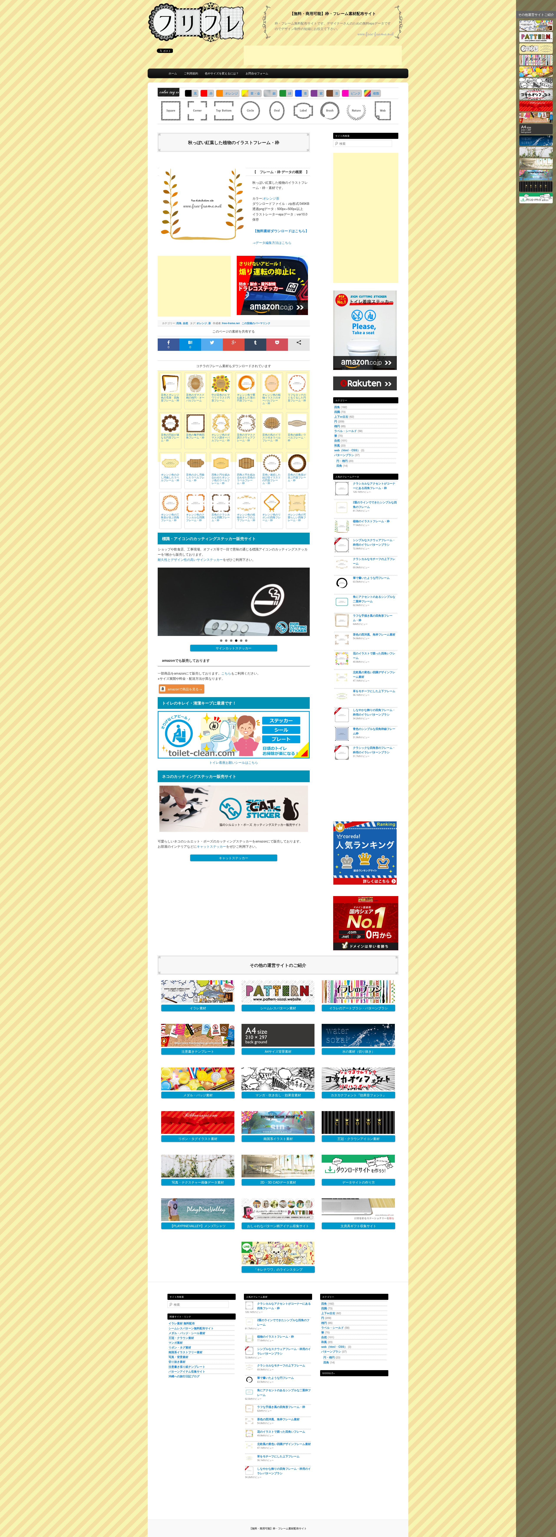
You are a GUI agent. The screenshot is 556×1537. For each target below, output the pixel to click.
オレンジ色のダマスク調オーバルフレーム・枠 (221, 437)
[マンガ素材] (536, 87)
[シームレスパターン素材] (536, 41)
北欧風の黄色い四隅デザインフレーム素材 (284, 1444)
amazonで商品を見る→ (185, 689)
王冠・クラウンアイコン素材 (358, 1138)
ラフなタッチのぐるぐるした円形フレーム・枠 (297, 397)
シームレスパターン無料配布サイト (191, 1328)
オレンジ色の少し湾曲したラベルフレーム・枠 (170, 477)
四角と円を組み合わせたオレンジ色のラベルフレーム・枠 (221, 479)
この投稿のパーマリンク (256, 323)
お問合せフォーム (257, 73)
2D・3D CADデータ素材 (278, 1182)
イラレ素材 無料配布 (182, 1323)
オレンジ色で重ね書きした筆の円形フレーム (246, 397)
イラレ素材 (198, 1008)
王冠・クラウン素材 (181, 1338)
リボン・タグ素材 (180, 1347)
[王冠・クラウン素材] (536, 190)
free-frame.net (231, 323)
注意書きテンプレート (198, 1051)
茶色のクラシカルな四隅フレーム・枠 (221, 517)
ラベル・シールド (345, 431)
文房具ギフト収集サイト (358, 1225)
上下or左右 (341, 416)
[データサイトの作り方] (536, 202)
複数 (376, 93)
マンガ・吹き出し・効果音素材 (278, 1095)
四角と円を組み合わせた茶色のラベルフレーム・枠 (246, 479)
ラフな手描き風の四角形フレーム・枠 (281, 1407)
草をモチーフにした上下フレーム (374, 691)
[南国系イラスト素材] (536, 179)
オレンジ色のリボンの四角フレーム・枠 (271, 517)
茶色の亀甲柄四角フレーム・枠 (195, 436)
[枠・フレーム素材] (536, 52)
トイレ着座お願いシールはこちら (233, 762)
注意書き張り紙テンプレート (187, 1367)
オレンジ (231, 93)
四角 (179, 323)
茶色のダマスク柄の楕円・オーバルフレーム (195, 397)
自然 (185, 323)
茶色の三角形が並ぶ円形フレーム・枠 (297, 477)
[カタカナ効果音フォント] (536, 98)
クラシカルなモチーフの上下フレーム (281, 1365)
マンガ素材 (176, 1342)
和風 (337, 445)
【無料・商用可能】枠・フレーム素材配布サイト (333, 13)
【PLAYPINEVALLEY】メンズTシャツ (198, 1225)
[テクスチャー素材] (536, 156)
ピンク (356, 93)
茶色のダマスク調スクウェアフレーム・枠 (246, 437)
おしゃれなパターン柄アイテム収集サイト (278, 1225)
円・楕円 (342, 461)
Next (317, 601)
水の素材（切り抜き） (358, 1051)
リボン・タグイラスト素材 (197, 1138)
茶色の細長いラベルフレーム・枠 (297, 437)
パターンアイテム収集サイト (187, 1371)
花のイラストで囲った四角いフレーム (281, 1431)
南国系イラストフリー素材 (185, 1352)
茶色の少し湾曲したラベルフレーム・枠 (195, 477)
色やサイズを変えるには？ (222, 73)
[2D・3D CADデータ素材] (536, 167)
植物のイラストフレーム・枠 (371, 521)
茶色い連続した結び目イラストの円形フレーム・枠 (271, 479)
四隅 (337, 412)
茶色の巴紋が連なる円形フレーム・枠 (170, 437)
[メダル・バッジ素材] (536, 75)
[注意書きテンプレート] (536, 121)
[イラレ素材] (536, 29)
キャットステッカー (211, 846)
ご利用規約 (191, 73)
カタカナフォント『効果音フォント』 (358, 1095)
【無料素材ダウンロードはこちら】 (281, 230)
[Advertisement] (323, 55)
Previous (150, 601)
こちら (226, 673)
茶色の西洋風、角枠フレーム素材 (374, 634)
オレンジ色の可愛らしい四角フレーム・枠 (297, 517)
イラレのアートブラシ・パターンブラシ (358, 1008)
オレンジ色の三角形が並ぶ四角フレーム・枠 (170, 517)
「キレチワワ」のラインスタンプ (278, 1269)
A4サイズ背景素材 (278, 1051)
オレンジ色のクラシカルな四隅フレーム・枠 (195, 517)
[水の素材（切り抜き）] (536, 144)
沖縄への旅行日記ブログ (184, 1376)
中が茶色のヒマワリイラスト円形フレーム (221, 397)
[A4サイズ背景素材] (536, 133)
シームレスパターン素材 (278, 1008)
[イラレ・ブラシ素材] (536, 64)
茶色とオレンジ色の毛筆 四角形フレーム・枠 (170, 397)
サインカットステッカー (234, 648)
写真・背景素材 (178, 1357)
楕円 (337, 426)
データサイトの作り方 (358, 1182)
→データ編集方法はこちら (271, 242)
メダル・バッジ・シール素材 (187, 1333)
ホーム (173, 73)
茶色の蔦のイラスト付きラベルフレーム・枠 (271, 437)
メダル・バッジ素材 (198, 1095)
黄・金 (255, 93)
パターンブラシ (344, 455)
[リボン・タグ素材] (536, 110)
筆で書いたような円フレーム (371, 578)
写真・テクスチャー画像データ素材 (198, 1182)
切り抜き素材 (177, 1362)
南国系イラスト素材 (278, 1138)
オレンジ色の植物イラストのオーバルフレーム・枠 (271, 399)
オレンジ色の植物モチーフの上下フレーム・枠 (246, 517)
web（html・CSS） (347, 450)
